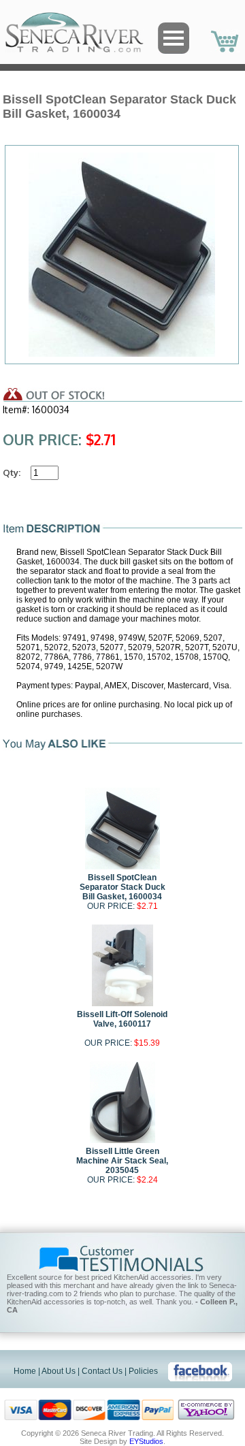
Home (25, 1371)
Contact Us (102, 1371)
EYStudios (146, 1441)
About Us (59, 1371)
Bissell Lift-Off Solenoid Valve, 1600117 (122, 1019)
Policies (143, 1371)
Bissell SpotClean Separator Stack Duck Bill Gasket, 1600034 (122, 887)
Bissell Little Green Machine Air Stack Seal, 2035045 (122, 1160)
